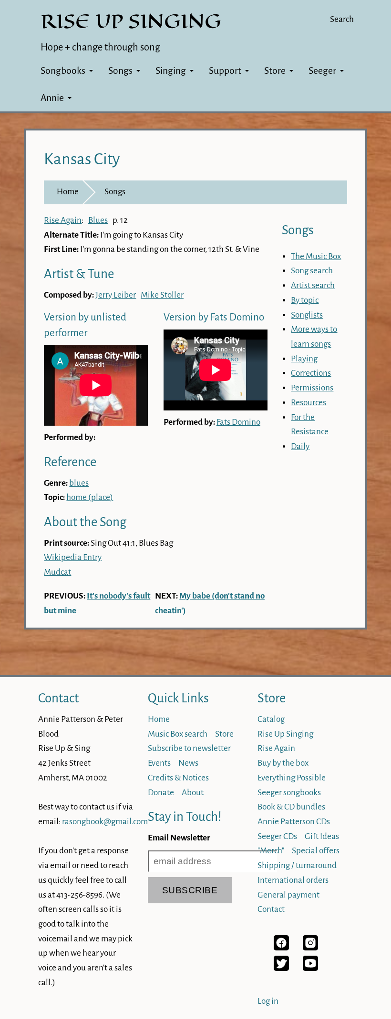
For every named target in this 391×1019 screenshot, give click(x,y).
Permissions (312, 387)
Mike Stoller (162, 295)
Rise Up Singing (285, 734)
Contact (58, 698)
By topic (305, 300)
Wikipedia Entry (73, 557)
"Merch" (270, 850)
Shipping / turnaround (297, 865)
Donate (161, 792)
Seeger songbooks (289, 792)
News (188, 763)
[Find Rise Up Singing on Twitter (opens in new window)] (281, 968)
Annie (52, 98)
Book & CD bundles (291, 806)
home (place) (89, 497)
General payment (288, 894)
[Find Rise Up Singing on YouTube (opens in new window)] (310, 968)
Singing (170, 71)
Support (225, 71)
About (193, 792)
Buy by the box (283, 763)
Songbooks (63, 71)
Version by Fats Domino (214, 317)
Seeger (322, 71)
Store (275, 71)
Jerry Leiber (115, 295)
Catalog (271, 719)
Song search (312, 270)
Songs (120, 71)
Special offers (316, 850)
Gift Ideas (322, 836)
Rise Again (63, 220)
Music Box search (177, 734)
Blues (98, 220)
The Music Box (316, 256)
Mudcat (57, 572)
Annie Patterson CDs (293, 821)
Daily (300, 446)
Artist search (313, 285)
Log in (267, 1001)
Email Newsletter (179, 837)
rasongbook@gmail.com (105, 821)
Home (68, 191)
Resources (308, 402)
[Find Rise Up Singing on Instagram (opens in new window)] (310, 947)
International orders (293, 880)
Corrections (311, 373)
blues (79, 483)
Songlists (307, 315)
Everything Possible (291, 777)
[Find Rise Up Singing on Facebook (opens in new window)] (281, 947)
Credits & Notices (178, 777)
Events (159, 763)
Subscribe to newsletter (189, 748)
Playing (304, 358)
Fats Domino (238, 422)
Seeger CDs (277, 836)
